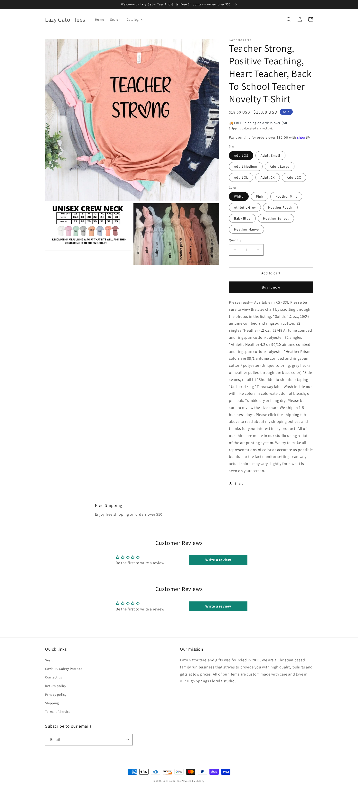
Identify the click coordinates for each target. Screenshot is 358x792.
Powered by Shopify (193, 780)
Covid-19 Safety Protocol (64, 668)
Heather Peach (280, 207)
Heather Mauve (246, 229)
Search (50, 660)
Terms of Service (58, 711)
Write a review (218, 559)
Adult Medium (245, 166)
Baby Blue (242, 218)
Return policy (55, 686)
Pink (259, 196)
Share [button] (239, 483)
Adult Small (270, 155)
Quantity (235, 240)
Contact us (53, 677)
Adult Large (279, 166)
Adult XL (241, 177)
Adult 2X (268, 177)
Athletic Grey (245, 207)
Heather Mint (286, 196)
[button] (134, 19)
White (239, 196)
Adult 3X (294, 177)
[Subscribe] (127, 739)
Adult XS (241, 155)
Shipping (235, 128)
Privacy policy (55, 694)
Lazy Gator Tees (172, 780)
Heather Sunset (276, 218)
